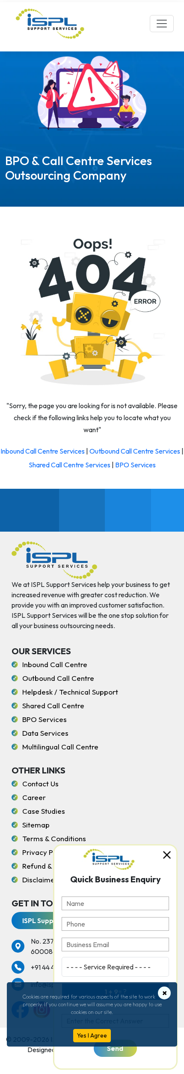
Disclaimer (40, 879)
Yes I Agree (92, 1035)
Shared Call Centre (53, 705)
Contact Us (40, 783)
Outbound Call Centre (58, 678)
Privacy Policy (45, 852)
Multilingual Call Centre (60, 746)
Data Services (45, 732)
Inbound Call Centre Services (42, 451)
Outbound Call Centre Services (134, 451)
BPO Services (135, 464)
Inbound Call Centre (54, 664)
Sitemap (36, 824)
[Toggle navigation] (162, 23)
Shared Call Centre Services (69, 464)
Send (115, 1048)
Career (34, 797)
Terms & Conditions (54, 838)
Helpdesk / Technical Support (70, 691)
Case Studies (43, 810)
